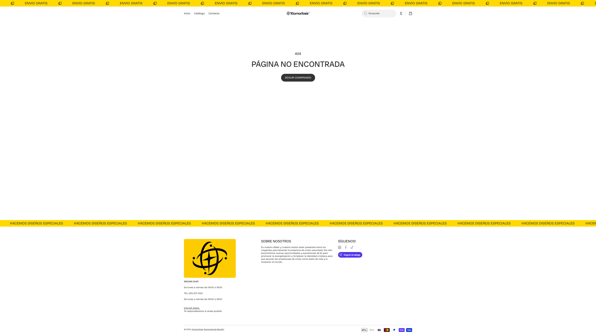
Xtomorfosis (197, 329)
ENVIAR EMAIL (192, 308)
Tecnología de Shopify (214, 329)
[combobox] (379, 13)
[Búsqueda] (364, 13)
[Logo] (298, 13)
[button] (410, 13)
